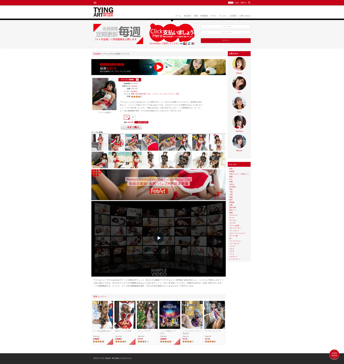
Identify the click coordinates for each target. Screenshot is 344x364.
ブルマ (231, 251)
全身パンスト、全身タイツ (239, 174)
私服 (231, 205)
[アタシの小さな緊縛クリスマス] (104, 109)
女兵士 (231, 184)
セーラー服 (233, 236)
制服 (231, 177)
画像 (196, 16)
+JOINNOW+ (334, 354)
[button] (159, 238)
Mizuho (239, 150)
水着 (136, 94)
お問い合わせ (245, 16)
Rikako (239, 73)
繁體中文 (244, 2)
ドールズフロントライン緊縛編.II (192, 332)
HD (127, 117)
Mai (239, 92)
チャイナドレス (235, 241)
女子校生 (232, 187)
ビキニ (148, 94)
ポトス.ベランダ (144, 331)
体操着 (231, 171)
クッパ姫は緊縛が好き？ (102, 331)
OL (230, 238)
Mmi (239, 112)
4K (133, 117)
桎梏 (231, 169)
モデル (213, 16)
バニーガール (234, 244)
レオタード (233, 256)
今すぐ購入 (133, 127)
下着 (177, 94)
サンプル (222, 16)
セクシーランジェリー (237, 233)
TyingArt (134, 91)
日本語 (230, 2)
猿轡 (231, 197)
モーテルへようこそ (213, 331)
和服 (231, 182)
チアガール (233, 215)
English (236, 2)
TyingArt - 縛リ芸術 (112, 358)
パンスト (155, 94)
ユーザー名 (226, 27)
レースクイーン (235, 259)
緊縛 (132, 94)
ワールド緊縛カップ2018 (168, 332)
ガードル (232, 220)
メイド (231, 254)
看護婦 (231, 202)
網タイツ (232, 210)
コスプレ (232, 223)
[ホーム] (103, 16)
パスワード (226, 33)
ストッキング (164, 94)
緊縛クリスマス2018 (123, 331)
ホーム (178, 16)
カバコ (172, 94)
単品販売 (187, 16)
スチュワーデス (235, 228)
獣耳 (231, 200)
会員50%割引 (143, 122)
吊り (231, 179)
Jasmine (134, 86)
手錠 (231, 189)
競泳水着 (142, 94)
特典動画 (204, 16)
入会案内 (233, 16)
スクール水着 (234, 226)
